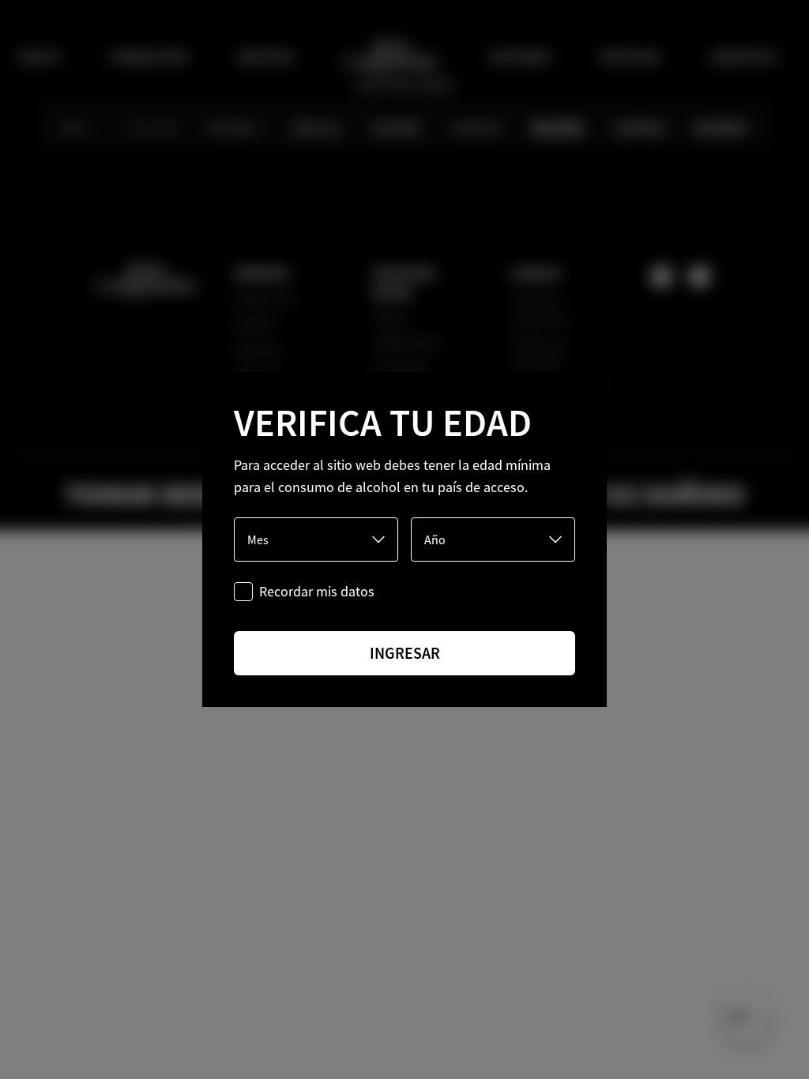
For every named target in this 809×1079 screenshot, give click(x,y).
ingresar (405, 653)
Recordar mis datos (316, 591)
